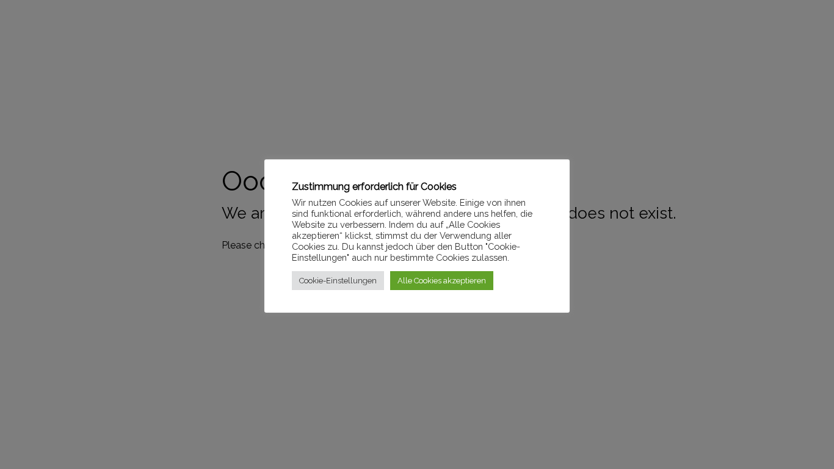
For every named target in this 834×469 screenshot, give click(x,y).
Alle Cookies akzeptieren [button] (441, 280)
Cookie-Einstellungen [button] (338, 280)
